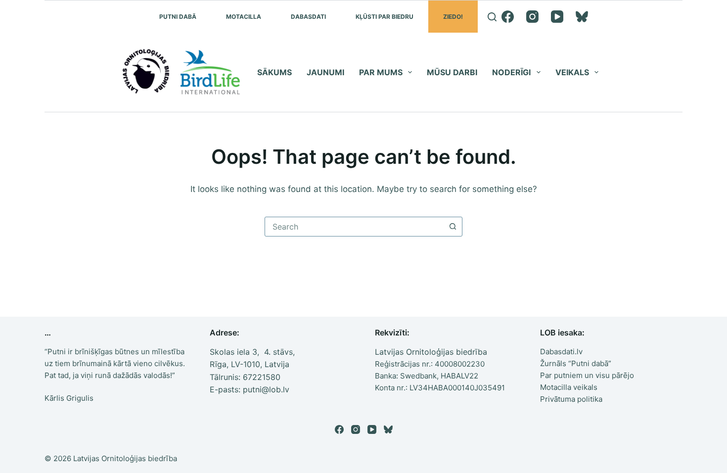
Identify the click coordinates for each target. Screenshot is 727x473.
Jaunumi (325, 72)
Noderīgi (511, 72)
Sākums (274, 72)
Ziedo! (453, 16)
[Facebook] (507, 16)
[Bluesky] (582, 16)
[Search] (492, 16)
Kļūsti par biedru (384, 16)
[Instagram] (532, 16)
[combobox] (354, 226)
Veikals (572, 72)
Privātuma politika (571, 399)
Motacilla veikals (568, 387)
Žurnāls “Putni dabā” (575, 363)
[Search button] (452, 226)
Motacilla (243, 16)
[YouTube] (557, 16)
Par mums (381, 72)
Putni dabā (177, 16)
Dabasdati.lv (561, 351)
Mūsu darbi (452, 72)
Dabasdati (308, 16)
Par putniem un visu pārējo (587, 375)
